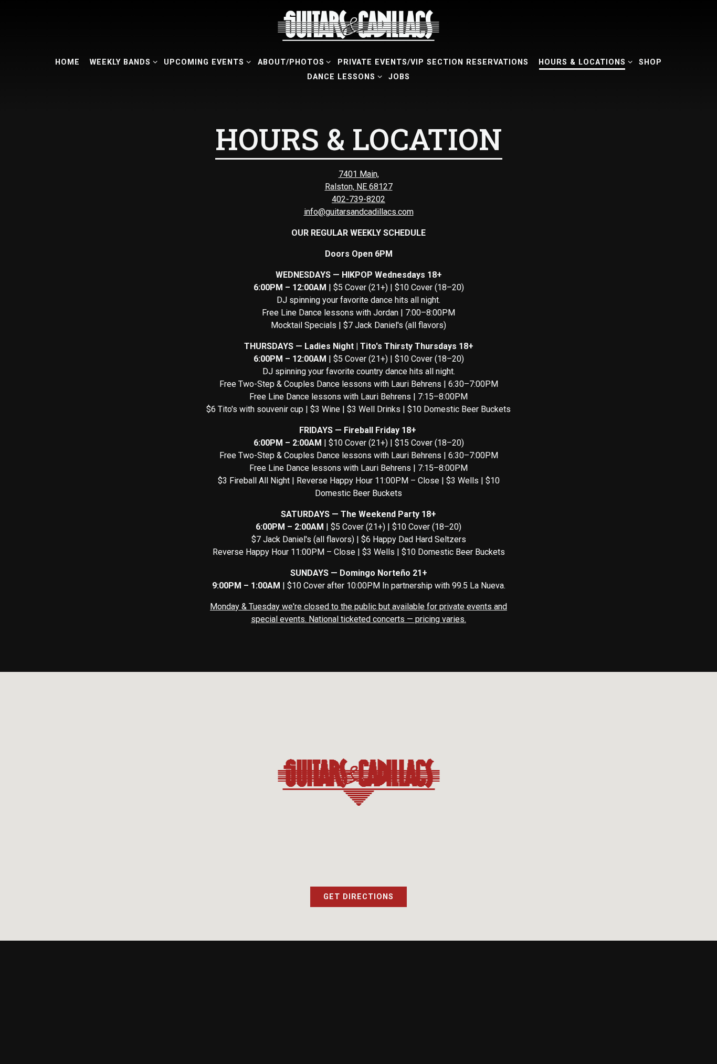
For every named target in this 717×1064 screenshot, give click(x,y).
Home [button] (67, 62)
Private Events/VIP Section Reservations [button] (433, 62)
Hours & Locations (583, 62)
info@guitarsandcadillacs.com (359, 212)
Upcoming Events (205, 62)
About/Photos (292, 62)
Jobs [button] (399, 76)
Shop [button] (650, 62)
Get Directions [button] (358, 896)
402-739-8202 (358, 199)
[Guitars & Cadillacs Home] (358, 25)
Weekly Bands (121, 62)
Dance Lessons (343, 76)
